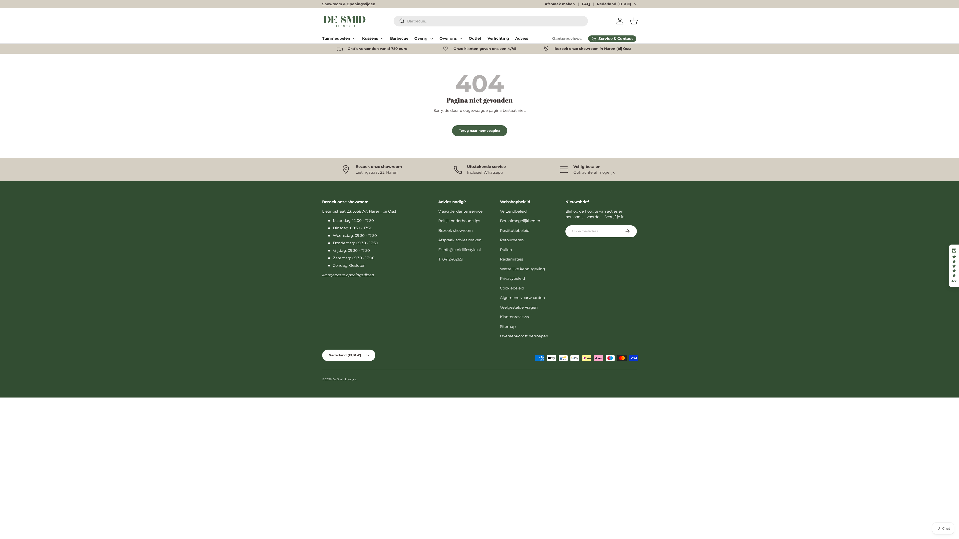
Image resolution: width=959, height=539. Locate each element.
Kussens (370, 38)
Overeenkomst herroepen (524, 336)
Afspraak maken (560, 4)
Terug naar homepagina (479, 131)
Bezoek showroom (455, 230)
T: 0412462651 (450, 259)
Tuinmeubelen (336, 38)
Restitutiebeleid (514, 230)
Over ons (448, 38)
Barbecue (399, 38)
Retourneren (512, 240)
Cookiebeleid (512, 288)
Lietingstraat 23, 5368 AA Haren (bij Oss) (359, 211)
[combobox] (491, 21)
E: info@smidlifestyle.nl (459, 249)
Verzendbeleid (513, 211)
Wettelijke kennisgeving (522, 269)
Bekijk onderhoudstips (459, 220)
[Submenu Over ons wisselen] (461, 38)
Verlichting (498, 38)
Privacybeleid (512, 278)
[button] (633, 20)
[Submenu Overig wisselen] (432, 38)
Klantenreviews (566, 38)
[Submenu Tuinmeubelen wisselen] (354, 38)
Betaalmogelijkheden (520, 220)
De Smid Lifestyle (344, 379)
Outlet (475, 38)
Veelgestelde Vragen (519, 307)
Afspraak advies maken (459, 240)
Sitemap (508, 326)
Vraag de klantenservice (460, 211)
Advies (521, 38)
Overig (421, 38)
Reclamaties (511, 259)
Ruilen (506, 249)
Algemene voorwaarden (522, 297)
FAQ (586, 4)
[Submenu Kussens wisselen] (382, 38)
